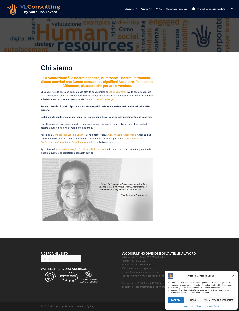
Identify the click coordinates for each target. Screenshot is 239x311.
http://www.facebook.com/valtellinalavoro (155, 275)
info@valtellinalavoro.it (141, 264)
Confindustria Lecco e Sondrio (69, 134)
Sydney (91, 306)
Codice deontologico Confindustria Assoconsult (81, 149)
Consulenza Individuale (176, 9)
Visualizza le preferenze (218, 300)
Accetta (176, 300)
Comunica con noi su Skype (144, 272)
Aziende (144, 9)
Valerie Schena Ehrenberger (99, 99)
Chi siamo (129, 9)
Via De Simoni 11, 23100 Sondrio (149, 257)
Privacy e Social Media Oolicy (207, 306)
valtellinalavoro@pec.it (139, 268)
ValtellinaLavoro (117, 91)
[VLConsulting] (34, 8)
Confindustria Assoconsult (122, 134)
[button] (233, 275)
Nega (193, 300)
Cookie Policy (189, 306)
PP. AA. (158, 9)
